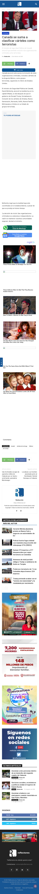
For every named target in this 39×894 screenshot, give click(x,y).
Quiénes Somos (8, 888)
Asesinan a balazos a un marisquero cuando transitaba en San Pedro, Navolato (24, 795)
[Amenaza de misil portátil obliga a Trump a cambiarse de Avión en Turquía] (7, 561)
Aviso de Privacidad (27, 888)
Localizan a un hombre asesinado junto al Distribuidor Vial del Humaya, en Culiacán (29, 475)
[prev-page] (3, 588)
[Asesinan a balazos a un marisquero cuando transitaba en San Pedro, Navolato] (6, 796)
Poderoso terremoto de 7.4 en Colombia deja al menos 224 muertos (24, 571)
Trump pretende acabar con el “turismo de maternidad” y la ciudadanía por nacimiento (24, 581)
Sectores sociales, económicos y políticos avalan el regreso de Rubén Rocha (24, 785)
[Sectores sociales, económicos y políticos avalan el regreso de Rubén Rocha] (6, 785)
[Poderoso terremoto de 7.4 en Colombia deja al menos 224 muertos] (7, 571)
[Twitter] (28, 870)
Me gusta (33, 815)
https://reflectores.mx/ (19, 503)
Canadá (13, 446)
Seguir (34, 819)
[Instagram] (21, 511)
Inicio (3, 9)
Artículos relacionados (15, 520)
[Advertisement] (19, 136)
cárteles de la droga (22, 446)
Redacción (7, 56)
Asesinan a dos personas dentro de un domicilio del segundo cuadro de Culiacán (24, 773)
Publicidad (17, 888)
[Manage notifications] (35, 886)
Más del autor (10, 523)
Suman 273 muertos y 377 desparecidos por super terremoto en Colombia (23, 552)
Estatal (14, 789)
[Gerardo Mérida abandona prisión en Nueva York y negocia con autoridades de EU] (7, 530)
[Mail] (22, 870)
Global (8, 9)
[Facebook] (17, 511)
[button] (3, 4)
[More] (29, 64)
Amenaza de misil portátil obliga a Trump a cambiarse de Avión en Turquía (25, 562)
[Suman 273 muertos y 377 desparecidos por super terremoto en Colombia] (7, 552)
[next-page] (6, 588)
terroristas (5, 448)
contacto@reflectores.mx (24, 864)
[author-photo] (19, 497)
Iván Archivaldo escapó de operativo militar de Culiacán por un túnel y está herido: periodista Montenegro (10, 476)
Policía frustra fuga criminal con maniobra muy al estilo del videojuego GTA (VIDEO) (24, 543)
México (31, 446)
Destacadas (5, 532)
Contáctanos (19, 890)
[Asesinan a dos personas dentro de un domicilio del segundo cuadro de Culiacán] (6, 774)
